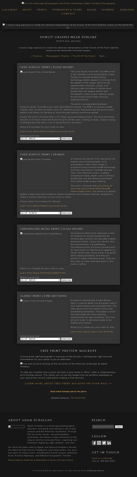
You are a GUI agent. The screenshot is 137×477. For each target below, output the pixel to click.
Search (119, 427)
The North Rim (78, 398)
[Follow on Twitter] (104, 443)
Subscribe (127, 9)
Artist (27, 9)
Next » (102, 56)
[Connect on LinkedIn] (109, 443)
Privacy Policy (65, 460)
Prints (42, 9)
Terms (53, 460)
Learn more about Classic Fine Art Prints (92, 331)
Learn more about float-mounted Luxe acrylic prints (47, 131)
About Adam (15, 460)
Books (91, 9)
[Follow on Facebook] (94, 443)
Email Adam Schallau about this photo (68, 391)
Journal (108, 9)
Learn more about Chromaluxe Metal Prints (43, 273)
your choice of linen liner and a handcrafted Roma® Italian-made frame (91, 188)
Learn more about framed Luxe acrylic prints (43, 206)
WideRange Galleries (95, 471)
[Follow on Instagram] (99, 443)
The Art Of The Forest (83, 56)
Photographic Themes (57, 56)
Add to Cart (66, 139)
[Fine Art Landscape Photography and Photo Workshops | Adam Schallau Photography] (68, 3)
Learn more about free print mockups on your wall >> (68, 383)
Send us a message (102, 458)
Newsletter (41, 460)
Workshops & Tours (67, 9)
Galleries (9, 9)
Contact (68, 13)
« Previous (36, 56)
